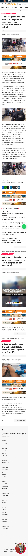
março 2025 (4, 483)
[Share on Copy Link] (13, 187)
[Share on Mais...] (19, 187)
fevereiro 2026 (5, 457)
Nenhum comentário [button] (21, 246)
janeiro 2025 (4, 488)
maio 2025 (4, 479)
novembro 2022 (5, 526)
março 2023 (4, 519)
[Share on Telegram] (11, 187)
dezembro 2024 (5, 490)
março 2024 (4, 512)
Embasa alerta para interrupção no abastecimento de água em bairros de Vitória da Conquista (14, 228)
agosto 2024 (4, 500)
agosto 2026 (4, 443)
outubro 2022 (5, 528)
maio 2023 (4, 516)
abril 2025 (4, 481)
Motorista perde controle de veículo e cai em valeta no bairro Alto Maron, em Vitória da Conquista (14, 213)
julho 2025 (4, 474)
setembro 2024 (5, 498)
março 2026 (4, 455)
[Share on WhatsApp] (5, 187)
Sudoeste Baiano (6, 242)
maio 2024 (4, 507)
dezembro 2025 (5, 462)
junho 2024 (4, 505)
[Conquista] (10, 4)
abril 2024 (4, 509)
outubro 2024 (5, 495)
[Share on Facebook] (3, 187)
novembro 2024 (5, 493)
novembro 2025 (5, 465)
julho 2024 (4, 502)
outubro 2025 (5, 467)
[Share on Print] (16, 187)
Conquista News (5, 34)
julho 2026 (4, 446)
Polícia (4, 13)
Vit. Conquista (11, 13)
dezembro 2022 (5, 524)
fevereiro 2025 (5, 486)
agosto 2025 (4, 472)
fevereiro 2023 (5, 521)
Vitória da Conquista (16, 242)
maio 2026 (4, 450)
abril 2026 (4, 453)
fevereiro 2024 (5, 514)
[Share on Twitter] (8, 187)
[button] (3, 4)
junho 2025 (4, 476)
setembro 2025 (5, 469)
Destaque (4, 254)
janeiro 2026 (4, 460)
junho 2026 (4, 448)
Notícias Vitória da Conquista (9, 240)
